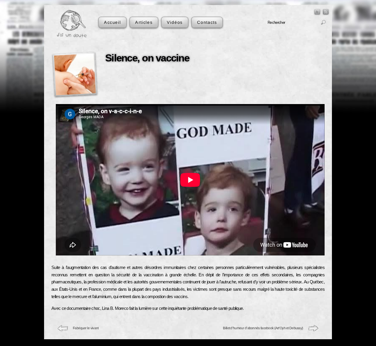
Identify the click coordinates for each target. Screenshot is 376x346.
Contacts (207, 22)
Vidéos (175, 22)
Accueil (112, 22)
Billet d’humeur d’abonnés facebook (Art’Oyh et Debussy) (263, 328)
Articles (143, 22)
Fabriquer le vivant (86, 328)
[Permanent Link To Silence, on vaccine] (75, 74)
